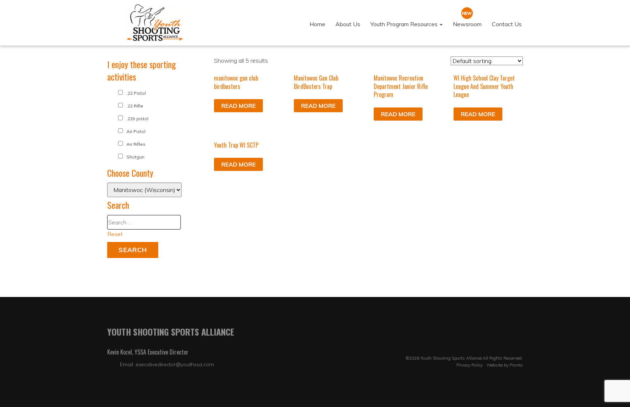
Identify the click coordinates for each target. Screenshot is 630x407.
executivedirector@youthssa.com (175, 364)
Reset (115, 234)
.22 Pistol (136, 93)
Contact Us (507, 24)
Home (317, 24)
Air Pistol (136, 131)
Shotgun (135, 157)
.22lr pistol (137, 118)
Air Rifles (136, 144)
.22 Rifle (135, 106)
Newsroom (467, 24)
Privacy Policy (469, 365)
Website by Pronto (504, 365)
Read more (238, 105)
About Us (347, 24)
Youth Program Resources (404, 24)
